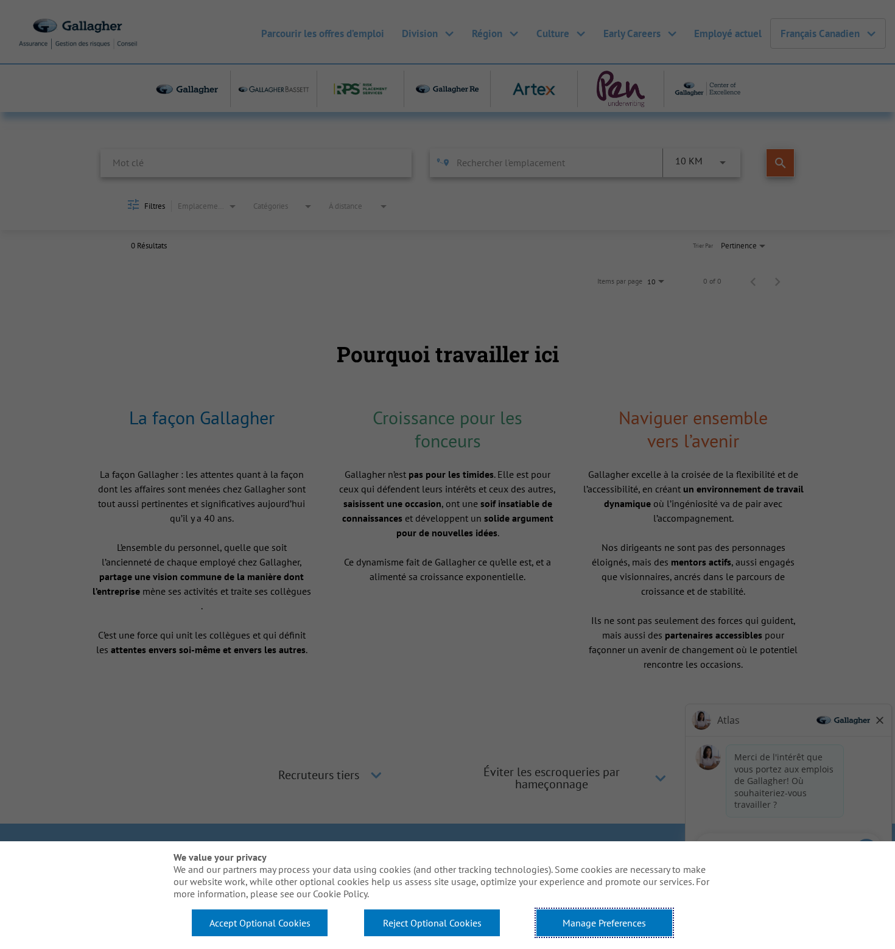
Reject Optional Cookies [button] (432, 923)
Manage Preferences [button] (604, 923)
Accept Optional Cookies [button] (260, 923)
